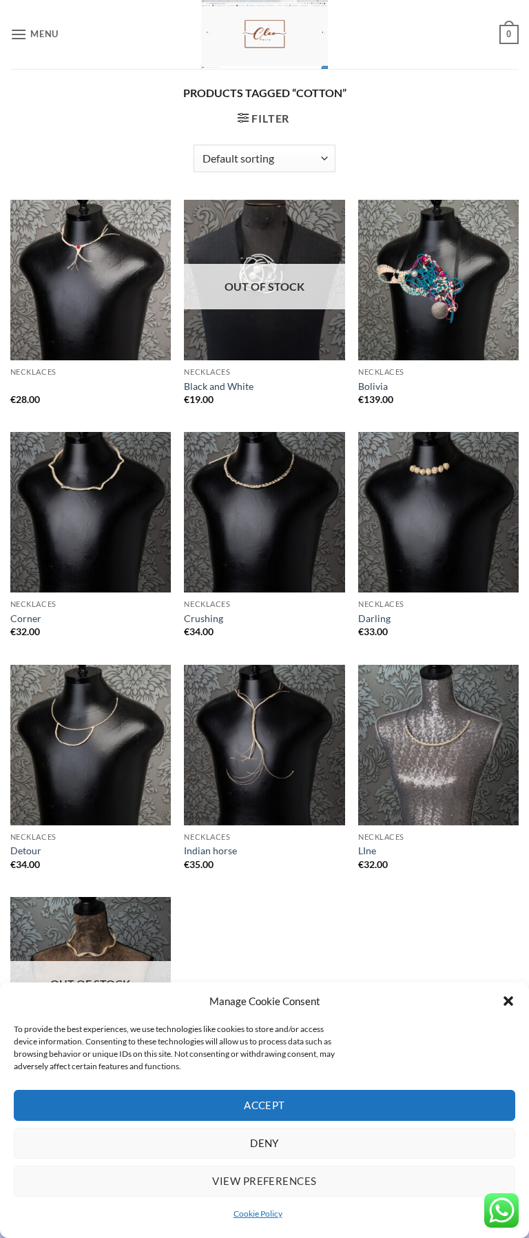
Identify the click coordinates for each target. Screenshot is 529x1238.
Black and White (218, 386)
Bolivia (373, 386)
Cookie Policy (258, 1213)
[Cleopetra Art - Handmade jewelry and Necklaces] (264, 34)
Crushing (203, 618)
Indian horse (210, 850)
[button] (508, 1001)
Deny (264, 1143)
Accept (264, 1105)
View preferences (264, 1181)
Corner (25, 618)
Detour (25, 850)
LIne (367, 850)
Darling (374, 618)
